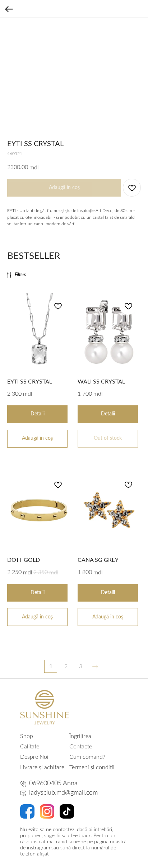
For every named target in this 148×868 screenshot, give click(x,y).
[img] (44, 707)
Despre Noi (34, 757)
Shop (26, 736)
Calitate (29, 746)
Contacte (80, 746)
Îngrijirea (80, 736)
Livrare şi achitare (42, 767)
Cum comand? (87, 757)
